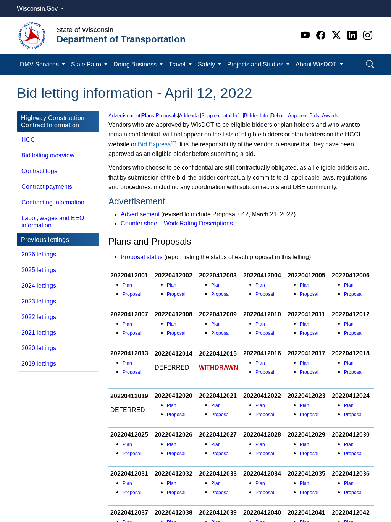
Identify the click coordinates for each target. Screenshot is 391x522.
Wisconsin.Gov (38, 8)
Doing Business (135, 64)
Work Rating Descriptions (198, 223)
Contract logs (39, 171)
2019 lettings (38, 363)
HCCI (29, 139)
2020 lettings (38, 348)
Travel (178, 64)
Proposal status (142, 257)
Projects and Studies (256, 64)
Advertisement (140, 214)
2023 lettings (38, 301)
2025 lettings (38, 270)
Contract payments (46, 186)
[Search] (370, 64)
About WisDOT (317, 64)
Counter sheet (140, 223)
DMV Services (40, 64)
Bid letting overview (47, 155)
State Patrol (87, 64)
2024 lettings (38, 285)
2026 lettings (38, 254)
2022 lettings (38, 317)
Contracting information (52, 202)
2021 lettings (38, 332)
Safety (207, 64)
